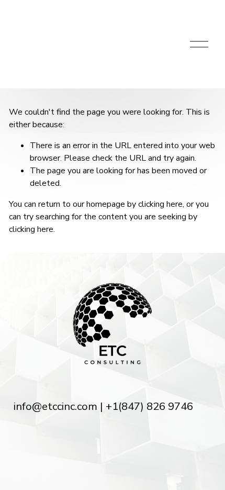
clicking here (160, 204)
